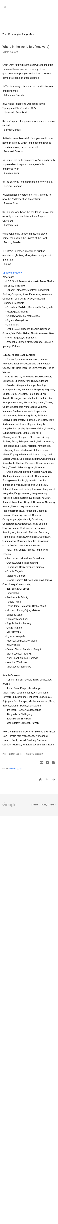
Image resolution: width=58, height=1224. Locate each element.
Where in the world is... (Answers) (25, 47)
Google (34, 805)
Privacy (44, 805)
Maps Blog (14, 769)
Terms (53, 805)
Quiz (21, 769)
